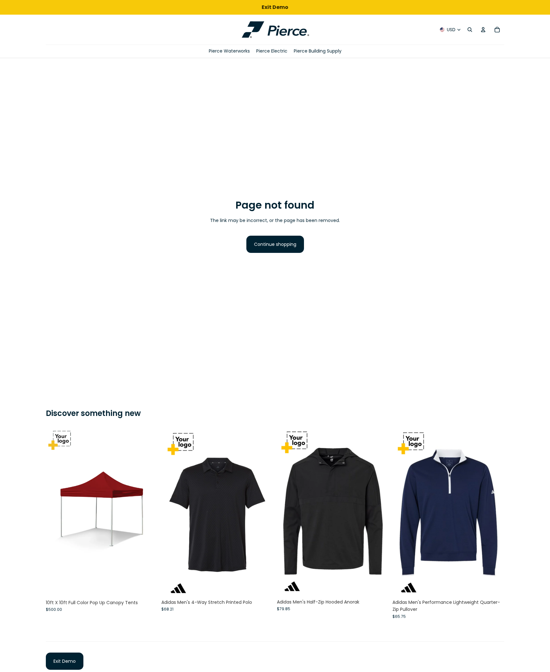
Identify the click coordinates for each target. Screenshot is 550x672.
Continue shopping (275, 244)
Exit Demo (64, 661)
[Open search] (470, 30)
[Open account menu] (483, 30)
